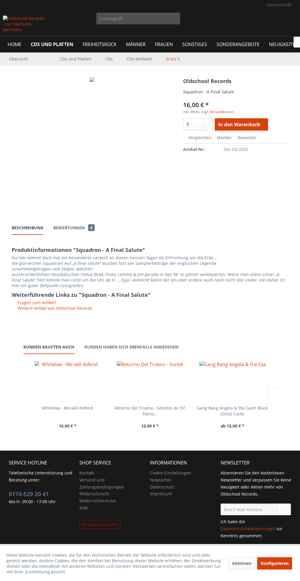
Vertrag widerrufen (100, 524)
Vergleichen (199, 137)
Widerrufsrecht (94, 493)
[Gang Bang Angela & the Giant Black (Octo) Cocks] (232, 381)
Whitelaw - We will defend (67, 408)
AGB (83, 508)
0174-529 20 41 (29, 494)
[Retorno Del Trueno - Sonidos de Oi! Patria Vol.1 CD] (150, 381)
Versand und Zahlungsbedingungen (101, 483)
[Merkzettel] (255, 18)
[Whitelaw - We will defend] (67, 381)
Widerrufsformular (97, 500)
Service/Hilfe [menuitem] (279, 5)
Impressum (161, 493)
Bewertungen (73, 227)
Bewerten (246, 137)
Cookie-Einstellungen (170, 473)
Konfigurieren (275, 563)
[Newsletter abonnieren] (284, 509)
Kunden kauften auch (48, 347)
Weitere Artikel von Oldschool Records (54, 308)
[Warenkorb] (287, 18)
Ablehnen (241, 563)
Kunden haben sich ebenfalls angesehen (131, 347)
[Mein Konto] (269, 18)
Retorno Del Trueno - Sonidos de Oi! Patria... (150, 411)
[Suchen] (174, 18)
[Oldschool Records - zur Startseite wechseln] (24, 24)
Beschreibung (27, 227)
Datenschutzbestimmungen (248, 528)
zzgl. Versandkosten (217, 111)
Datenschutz (162, 487)
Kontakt (86, 473)
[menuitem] (138, 18)
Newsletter (160, 480)
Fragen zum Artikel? (36, 302)
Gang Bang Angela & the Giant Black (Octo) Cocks (232, 411)
